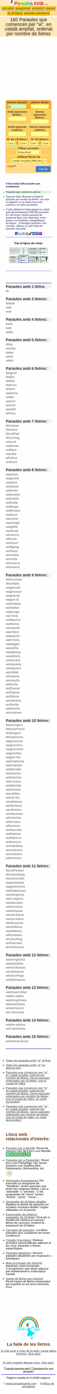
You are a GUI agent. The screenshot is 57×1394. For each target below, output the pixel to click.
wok (9, 311)
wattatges (13, 644)
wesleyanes (14, 813)
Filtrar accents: (28, 148)
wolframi (12, 551)
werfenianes (14, 923)
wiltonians (13, 825)
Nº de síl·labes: (17, 139)
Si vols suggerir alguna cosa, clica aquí (28, 1362)
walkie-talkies (15, 1024)
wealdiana (13, 652)
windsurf (12, 543)
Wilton (10, 389)
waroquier (13, 627)
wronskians (14, 854)
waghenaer (14, 591)
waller (10, 397)
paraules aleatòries (36, 13)
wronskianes (15, 947)
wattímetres (14, 906)
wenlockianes (16, 967)
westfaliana (14, 927)
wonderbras (14, 846)
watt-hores (13, 781)
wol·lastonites (16, 1028)
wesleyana (13, 664)
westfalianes (15, 971)
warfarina (12, 624)
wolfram (11, 462)
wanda (10, 348)
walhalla (12, 502)
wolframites (14, 943)
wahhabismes (16, 890)
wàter (10, 360)
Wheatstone (14, 737)
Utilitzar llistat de (28, 156)
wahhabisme (15, 761)
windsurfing (14, 939)
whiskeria (12, 676)
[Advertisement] (28, 68)
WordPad (12, 433)
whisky (11, 413)
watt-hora (12, 640)
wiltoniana (13, 821)
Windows (12, 425)
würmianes (14, 712)
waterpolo (13, 636)
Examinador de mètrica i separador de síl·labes (21, 1216)
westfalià (12, 672)
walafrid (11, 482)
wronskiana (14, 850)
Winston (12, 429)
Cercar (43, 169)
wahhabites (14, 765)
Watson (11, 385)
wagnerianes (15, 882)
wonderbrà (13, 700)
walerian (12, 490)
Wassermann (15, 729)
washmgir (13, 522)
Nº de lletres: (40, 139)
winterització (15, 1008)
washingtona (15, 894)
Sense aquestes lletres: (39, 114)
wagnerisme (14, 749)
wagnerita (13, 595)
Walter (10, 381)
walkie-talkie (15, 996)
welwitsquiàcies (17, 1041)
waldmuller (13, 769)
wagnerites (14, 753)
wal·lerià (12, 615)
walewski (12, 498)
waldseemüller (16, 992)
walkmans (13, 510)
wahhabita (13, 603)
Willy (9, 344)
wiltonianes (14, 935)
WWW (10, 303)
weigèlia (12, 526)
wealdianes (14, 801)
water (10, 352)
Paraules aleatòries (18, 1253)
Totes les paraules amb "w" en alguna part (25, 1066)
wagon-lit (12, 599)
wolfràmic (13, 696)
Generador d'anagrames (22, 1180)
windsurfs (13, 680)
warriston (12, 632)
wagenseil (13, 587)
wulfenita (12, 704)
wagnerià (12, 478)
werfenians (14, 809)
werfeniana (14, 805)
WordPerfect (15, 870)
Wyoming (12, 437)
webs (9, 332)
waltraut (11, 514)
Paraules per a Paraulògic (23, 1160)
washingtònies (16, 1000)
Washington (14, 725)
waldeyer (12, 486)
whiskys (11, 458)
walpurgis (13, 611)
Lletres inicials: (17, 102)
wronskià (12, 555)
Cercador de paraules (20, 1230)
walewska (13, 494)
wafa (9, 324)
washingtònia (15, 959)
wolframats (14, 830)
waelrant (12, 474)
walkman (12, 445)
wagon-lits (13, 757)
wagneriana (14, 741)
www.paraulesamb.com (21, 1383)
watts (9, 356)
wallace (11, 449)
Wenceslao (14, 579)
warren (11, 405)
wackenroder (15, 878)
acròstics (38, 8)
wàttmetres (14, 858)
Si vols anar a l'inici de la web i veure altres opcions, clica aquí (28, 1352)
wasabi (11, 409)
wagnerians (14, 745)
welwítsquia (14, 910)
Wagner (11, 373)
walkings (12, 506)
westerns (12, 534)
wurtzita (11, 559)
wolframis (13, 692)
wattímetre (13, 789)
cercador (8, 8)
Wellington (13, 733)
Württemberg (15, 874)
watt (9, 328)
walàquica (13, 619)
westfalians (14, 931)
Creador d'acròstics (18, 1240)
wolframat (13, 688)
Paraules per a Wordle (20, 1148)
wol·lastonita (15, 1012)
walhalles (12, 607)
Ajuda (10, 166)
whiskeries (13, 817)
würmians (13, 567)
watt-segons (14, 898)
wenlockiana (15, 914)
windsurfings (15, 975)
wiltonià (11, 538)
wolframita (13, 834)
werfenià (12, 531)
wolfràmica (13, 837)
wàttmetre (13, 708)
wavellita (12, 648)
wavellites (13, 793)
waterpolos (14, 777)
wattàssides (14, 902)
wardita (11, 454)
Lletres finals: (39, 102)
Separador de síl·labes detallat (26, 1201)
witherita (12, 684)
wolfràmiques (15, 979)
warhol (10, 401)
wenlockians (15, 919)
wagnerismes (15, 886)
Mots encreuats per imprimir (24, 1263)
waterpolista (14, 963)
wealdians (13, 656)
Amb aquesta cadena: (17, 128)
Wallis (10, 377)
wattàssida (13, 785)
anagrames (22, 8)
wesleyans (13, 668)
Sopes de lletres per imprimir (24, 1278)
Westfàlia (12, 583)
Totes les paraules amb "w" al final (28, 1060)
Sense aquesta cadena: (39, 128)
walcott (11, 441)
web (9, 307)
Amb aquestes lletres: (17, 113)
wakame (12, 393)
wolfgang (12, 547)
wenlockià (13, 660)
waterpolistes (15, 1004)
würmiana (13, 563)
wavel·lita (12, 797)
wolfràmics (13, 842)
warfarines (13, 773)
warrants (12, 518)
